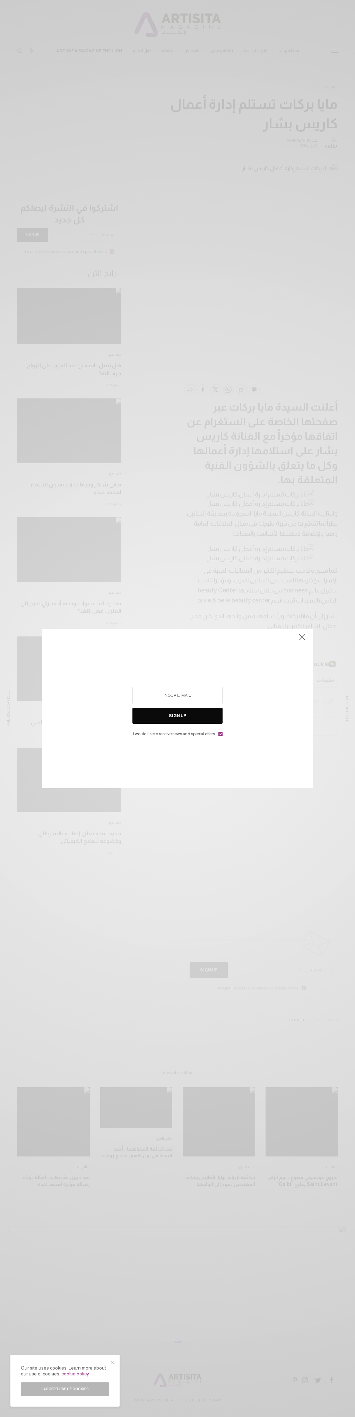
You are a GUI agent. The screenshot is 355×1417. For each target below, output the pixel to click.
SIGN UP (177, 715)
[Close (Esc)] (302, 640)
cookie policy (75, 1373)
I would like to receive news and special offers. (173, 734)
